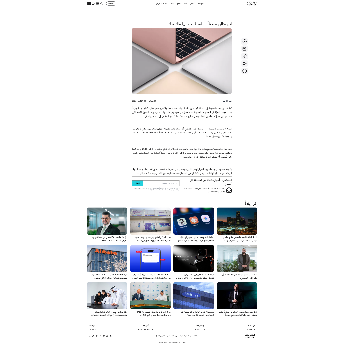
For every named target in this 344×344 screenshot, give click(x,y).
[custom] (111, 336)
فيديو (179, 3)
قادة (185, 3)
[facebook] (100, 336)
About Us (251, 329)
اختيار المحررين (161, 3)
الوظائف (92, 325)
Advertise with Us (145, 329)
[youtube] (104, 336)
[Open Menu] (89, 3)
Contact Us (200, 329)
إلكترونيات (152, 101)
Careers (92, 329)
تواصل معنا (200, 325)
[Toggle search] (101, 3)
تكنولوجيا (200, 3)
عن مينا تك (251, 325)
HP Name (129, 180)
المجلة (172, 3)
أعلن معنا (145, 325)
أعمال (192, 3)
